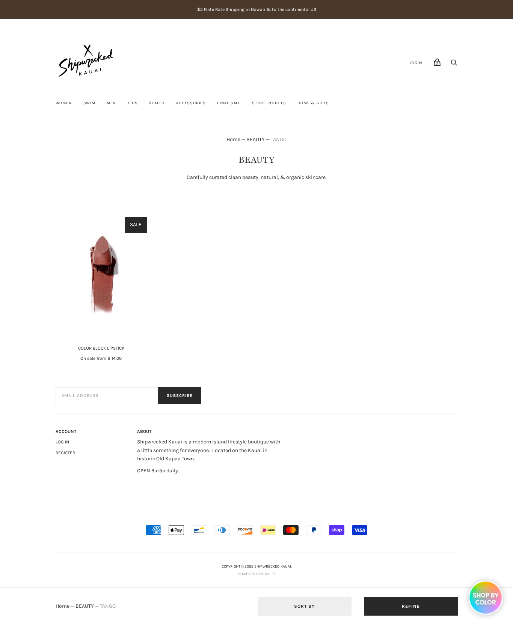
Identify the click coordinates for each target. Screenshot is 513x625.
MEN (111, 103)
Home (233, 139)
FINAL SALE (229, 103)
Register (65, 452)
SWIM (89, 103)
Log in (62, 442)
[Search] (454, 65)
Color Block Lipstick (101, 348)
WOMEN (64, 103)
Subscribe (179, 395)
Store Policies (269, 103)
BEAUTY (157, 103)
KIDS (132, 103)
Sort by (304, 606)
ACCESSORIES (191, 103)
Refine (411, 606)
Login (416, 62)
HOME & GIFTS (313, 103)
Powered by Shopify (256, 574)
